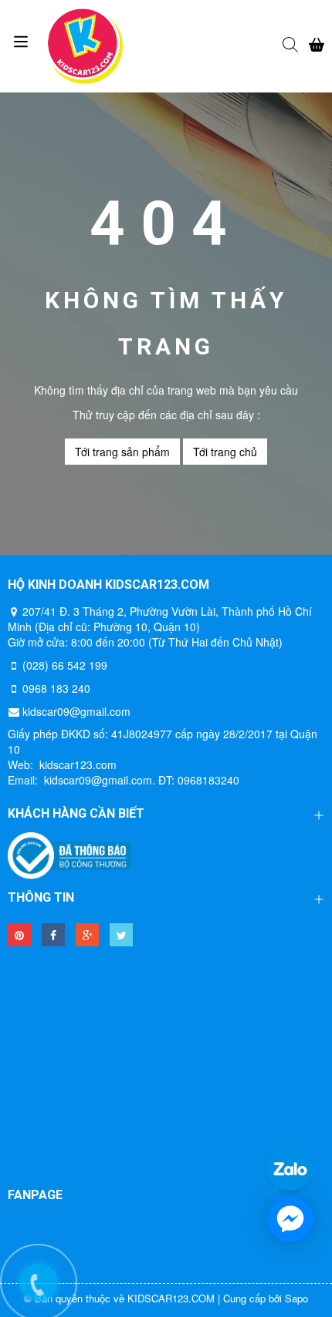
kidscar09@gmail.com (76, 711)
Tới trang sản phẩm (122, 451)
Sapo (296, 1298)
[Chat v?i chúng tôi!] (290, 1219)
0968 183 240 (56, 688)
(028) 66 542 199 (64, 665)
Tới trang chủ (225, 451)
